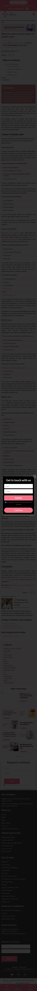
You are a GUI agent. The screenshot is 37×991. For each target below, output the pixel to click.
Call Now (18, 510)
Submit (18, 498)
